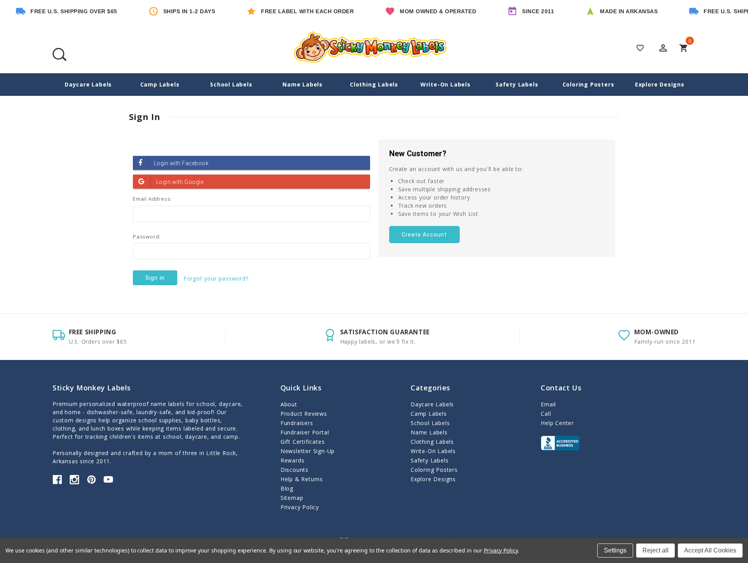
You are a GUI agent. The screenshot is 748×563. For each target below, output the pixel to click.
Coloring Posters (588, 84)
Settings (615, 550)
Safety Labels (517, 84)
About (288, 404)
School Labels (231, 84)
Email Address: (152, 198)
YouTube (108, 479)
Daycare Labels (88, 84)
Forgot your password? (216, 278)
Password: (147, 236)
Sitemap (291, 497)
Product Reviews (303, 413)
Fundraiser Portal (304, 432)
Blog (286, 488)
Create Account (424, 234)
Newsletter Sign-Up (307, 451)
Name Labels (302, 84)
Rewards (292, 460)
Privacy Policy (299, 507)
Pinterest (91, 479)
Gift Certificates (302, 441)
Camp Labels (160, 84)
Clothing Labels (374, 84)
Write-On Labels (445, 84)
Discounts (294, 469)
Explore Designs (659, 84)
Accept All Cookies (710, 550)
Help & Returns (301, 479)
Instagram (74, 479)
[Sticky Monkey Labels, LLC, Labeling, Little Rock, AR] (560, 443)
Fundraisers (296, 423)
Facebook (57, 479)
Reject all (655, 550)
